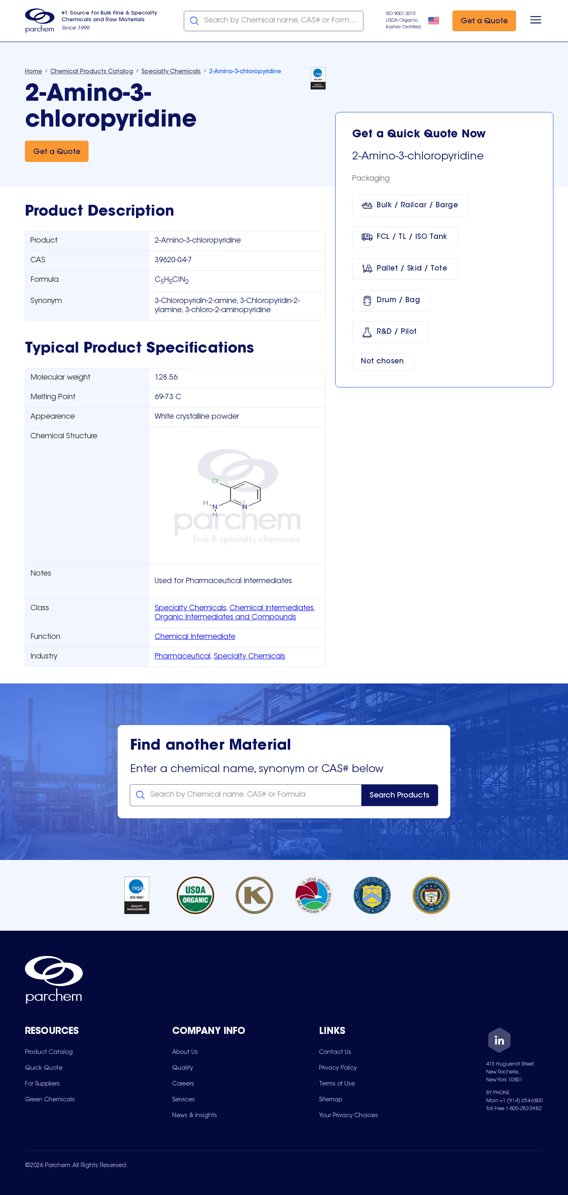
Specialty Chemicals (190, 608)
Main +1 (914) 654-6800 (514, 1100)
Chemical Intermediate (195, 637)
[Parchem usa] (40, 20)
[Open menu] (535, 20)
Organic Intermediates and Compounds (225, 617)
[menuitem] (49, 1052)
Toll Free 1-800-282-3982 (513, 1108)
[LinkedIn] (499, 1041)
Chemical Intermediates (272, 608)
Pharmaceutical (182, 657)
